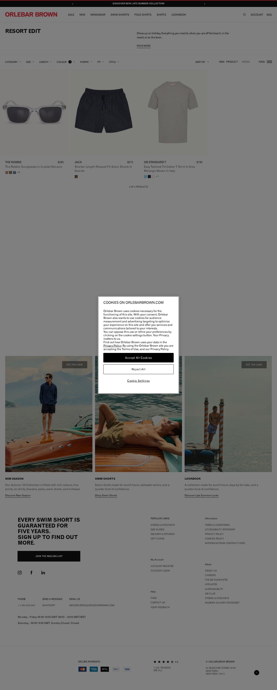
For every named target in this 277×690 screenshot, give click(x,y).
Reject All (139, 369)
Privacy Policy (112, 345)
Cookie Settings (138, 380)
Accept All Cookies (138, 357)
